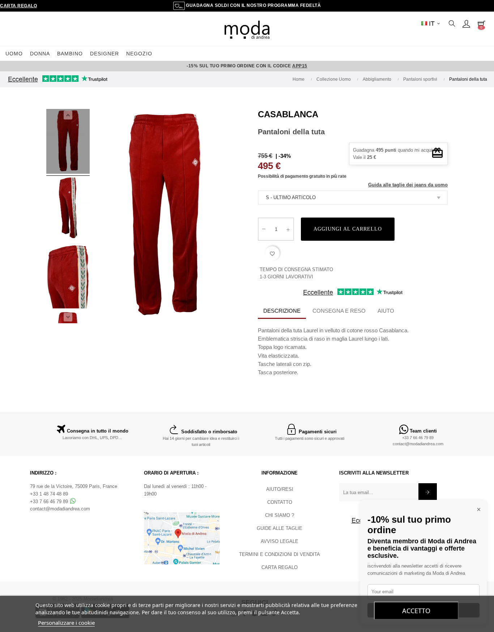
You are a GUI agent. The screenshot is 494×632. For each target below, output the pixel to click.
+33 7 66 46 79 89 (418, 437)
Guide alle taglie (279, 528)
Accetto (416, 610)
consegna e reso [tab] (339, 311)
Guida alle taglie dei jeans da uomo (408, 185)
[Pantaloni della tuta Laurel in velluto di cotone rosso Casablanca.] (68, 142)
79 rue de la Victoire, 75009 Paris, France (73, 486)
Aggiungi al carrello (348, 229)
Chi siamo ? (279, 515)
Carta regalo (18, 5)
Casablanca (288, 114)
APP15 (299, 65)
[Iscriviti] (427, 492)
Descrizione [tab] (282, 311)
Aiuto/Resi (279, 489)
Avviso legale (279, 541)
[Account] (466, 23)
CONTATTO (279, 502)
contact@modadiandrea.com (418, 444)
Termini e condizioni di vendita (279, 554)
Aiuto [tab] (386, 311)
